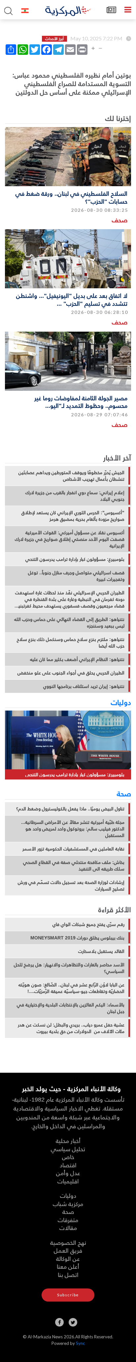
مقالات (68, 1227)
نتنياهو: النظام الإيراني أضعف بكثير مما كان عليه (77, 659)
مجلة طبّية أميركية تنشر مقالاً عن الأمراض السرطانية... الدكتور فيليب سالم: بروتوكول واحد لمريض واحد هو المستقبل (72, 829)
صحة (124, 793)
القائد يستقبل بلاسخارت (101, 951)
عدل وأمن (68, 1172)
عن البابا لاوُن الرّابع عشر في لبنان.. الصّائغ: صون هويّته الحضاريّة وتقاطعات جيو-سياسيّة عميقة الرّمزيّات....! (71, 988)
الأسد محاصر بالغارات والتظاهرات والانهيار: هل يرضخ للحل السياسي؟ (69, 968)
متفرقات (68, 1219)
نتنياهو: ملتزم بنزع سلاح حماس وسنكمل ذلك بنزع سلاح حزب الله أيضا (70, 642)
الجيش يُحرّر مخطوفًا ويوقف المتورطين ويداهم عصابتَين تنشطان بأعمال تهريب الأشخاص (71, 475)
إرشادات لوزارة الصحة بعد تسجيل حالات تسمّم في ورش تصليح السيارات (71, 885)
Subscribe (68, 1294)
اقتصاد (68, 1165)
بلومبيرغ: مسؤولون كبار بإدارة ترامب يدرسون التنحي (74, 559)
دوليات (121, 702)
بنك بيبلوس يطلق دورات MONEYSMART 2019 (77, 937)
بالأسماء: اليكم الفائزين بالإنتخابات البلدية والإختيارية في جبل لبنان (70, 1008)
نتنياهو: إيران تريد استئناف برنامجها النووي (83, 686)
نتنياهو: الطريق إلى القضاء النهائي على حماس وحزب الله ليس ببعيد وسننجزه (69, 622)
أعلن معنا (68, 1266)
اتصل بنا (68, 1274)
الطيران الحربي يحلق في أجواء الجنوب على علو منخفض (70, 673)
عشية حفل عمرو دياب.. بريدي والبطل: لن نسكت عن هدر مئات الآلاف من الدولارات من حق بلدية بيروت (71, 1028)
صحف (119, 220)
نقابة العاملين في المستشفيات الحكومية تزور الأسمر (73, 849)
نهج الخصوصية (68, 1242)
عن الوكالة (68, 1258)
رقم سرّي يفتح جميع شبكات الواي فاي (88, 924)
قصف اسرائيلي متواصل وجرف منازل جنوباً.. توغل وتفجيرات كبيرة (76, 575)
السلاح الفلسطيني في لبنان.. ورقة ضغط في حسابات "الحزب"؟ (71, 197)
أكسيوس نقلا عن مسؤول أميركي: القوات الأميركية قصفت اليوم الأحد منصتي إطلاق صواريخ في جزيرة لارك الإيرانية (69, 539)
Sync (80, 1343)
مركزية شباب (68, 1203)
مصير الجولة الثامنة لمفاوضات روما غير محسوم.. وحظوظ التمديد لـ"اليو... (80, 401)
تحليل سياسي (68, 1148)
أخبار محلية (68, 1140)
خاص (68, 1156)
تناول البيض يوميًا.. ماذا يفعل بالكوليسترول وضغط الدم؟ (70, 808)
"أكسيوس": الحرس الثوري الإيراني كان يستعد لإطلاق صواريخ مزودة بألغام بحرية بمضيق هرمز (72, 515)
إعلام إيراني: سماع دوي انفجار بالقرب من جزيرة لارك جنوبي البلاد (74, 495)
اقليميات (68, 1181)
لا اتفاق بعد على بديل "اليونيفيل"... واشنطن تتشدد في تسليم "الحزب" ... (71, 299)
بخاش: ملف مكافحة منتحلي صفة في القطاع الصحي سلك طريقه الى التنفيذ (73, 865)
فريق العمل (68, 1250)
